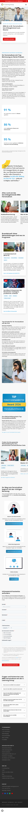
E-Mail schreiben (14, 579)
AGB (16, 802)
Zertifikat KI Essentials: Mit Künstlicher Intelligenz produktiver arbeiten (13, 291)
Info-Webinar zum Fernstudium (8, 757)
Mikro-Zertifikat (5, 737)
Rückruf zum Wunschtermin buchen (14, 523)
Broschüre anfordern (9, 39)
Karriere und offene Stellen (7, 772)
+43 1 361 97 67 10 (6, 788)
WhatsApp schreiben (6, 790)
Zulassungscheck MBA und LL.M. (9, 753)
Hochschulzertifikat (6, 735)
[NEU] (14, 251)
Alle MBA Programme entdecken (8, 477)
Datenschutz (11, 802)
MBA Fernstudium (6, 729)
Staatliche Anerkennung (7, 776)
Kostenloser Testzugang (7, 755)
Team (3, 770)
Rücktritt (20, 802)
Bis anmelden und (14, 1)
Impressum (4, 802)
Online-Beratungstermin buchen (14, 551)
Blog (3, 774)
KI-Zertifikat (4, 739)
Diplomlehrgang (5, 733)
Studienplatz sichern (6, 759)
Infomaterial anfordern (7, 747)
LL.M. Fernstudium (6, 731)
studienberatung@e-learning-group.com (10, 786)
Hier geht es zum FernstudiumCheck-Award (11, 432)
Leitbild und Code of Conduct (8, 778)
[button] (2, 810)
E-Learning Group (5, 768)
